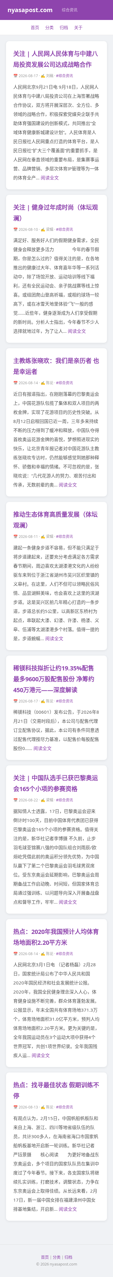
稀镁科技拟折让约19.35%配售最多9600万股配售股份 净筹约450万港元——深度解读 (53, 679)
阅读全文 (50, 178)
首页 (35, 27)
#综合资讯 (64, 75)
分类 (49, 27)
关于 (78, 27)
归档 (64, 27)
